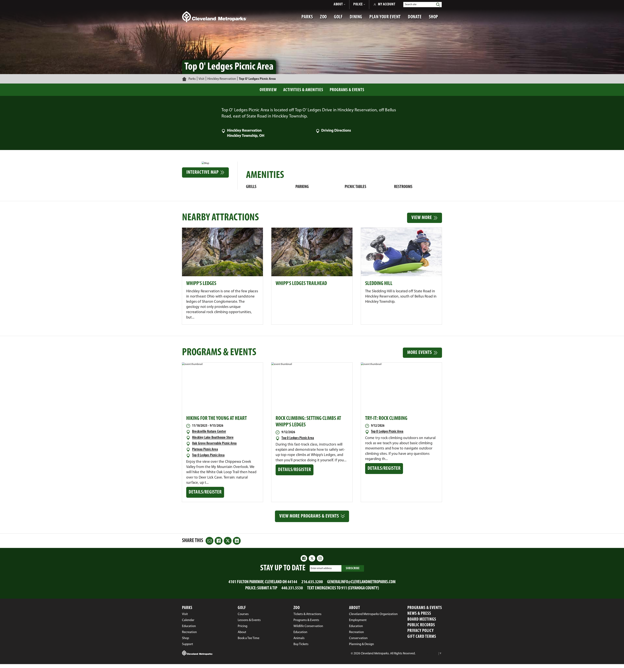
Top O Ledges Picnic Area (208, 455)
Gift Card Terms (421, 637)
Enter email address (321, 568)
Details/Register (205, 494)
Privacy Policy (420, 631)
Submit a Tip (267, 588)
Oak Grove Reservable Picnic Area (214, 443)
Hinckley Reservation (221, 79)
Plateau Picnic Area (205, 449)
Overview (268, 90)
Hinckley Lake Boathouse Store (213, 438)
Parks (192, 79)
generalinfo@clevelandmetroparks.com (361, 582)
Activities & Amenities (303, 90)
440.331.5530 (292, 588)
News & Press (419, 613)
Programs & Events (347, 90)
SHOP (435, 18)
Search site (410, 4)
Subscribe (353, 568)
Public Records (421, 625)
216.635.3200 (312, 582)
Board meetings (421, 619)
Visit (201, 79)
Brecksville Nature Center (209, 432)
